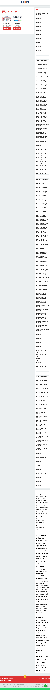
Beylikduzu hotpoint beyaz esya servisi (7, 23)
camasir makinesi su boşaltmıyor (41, 613)
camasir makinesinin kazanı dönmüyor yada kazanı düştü (42, 592)
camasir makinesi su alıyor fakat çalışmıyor (42, 608)
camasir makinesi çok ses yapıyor (41, 633)
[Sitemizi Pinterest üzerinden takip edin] (9, 680)
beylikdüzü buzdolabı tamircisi (42, 529)
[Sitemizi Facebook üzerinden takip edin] (1, 680)
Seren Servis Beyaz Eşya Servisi (41, 662)
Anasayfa (4, 12)
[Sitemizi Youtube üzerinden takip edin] (7, 680)
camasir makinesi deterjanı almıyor (42, 548)
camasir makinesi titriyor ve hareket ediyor (41, 627)
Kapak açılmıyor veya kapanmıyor (40, 647)
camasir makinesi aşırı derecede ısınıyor (41, 538)
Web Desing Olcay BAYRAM (44, 678)
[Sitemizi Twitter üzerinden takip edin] (2, 680)
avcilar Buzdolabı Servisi (42, 496)
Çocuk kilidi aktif (41, 670)
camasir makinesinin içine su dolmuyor (41, 578)
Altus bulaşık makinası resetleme (42, 494)
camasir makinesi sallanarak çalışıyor (41, 604)
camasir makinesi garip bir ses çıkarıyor (41, 558)
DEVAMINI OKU (7, 28)
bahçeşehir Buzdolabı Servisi (42, 515)
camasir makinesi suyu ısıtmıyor (42, 617)
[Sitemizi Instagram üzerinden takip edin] (4, 680)
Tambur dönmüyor (42, 668)
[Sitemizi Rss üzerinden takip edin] (10, 680)
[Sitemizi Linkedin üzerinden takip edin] (5, 680)
